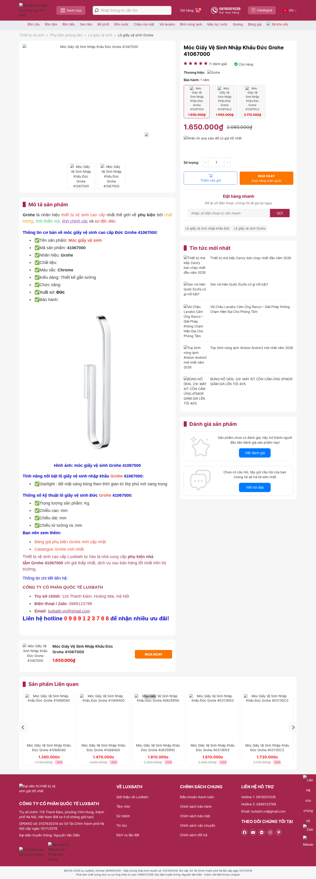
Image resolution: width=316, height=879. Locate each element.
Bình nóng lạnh (191, 24)
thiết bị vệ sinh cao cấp (83, 215)
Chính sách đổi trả (193, 835)
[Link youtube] (253, 832)
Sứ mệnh (123, 816)
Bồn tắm (51, 24)
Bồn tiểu (68, 24)
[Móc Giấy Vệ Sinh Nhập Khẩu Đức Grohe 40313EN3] (212, 717)
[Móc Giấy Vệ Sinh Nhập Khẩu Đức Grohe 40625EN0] (158, 717)
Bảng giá (254, 24)
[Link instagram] (270, 832)
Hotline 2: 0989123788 (258, 804)
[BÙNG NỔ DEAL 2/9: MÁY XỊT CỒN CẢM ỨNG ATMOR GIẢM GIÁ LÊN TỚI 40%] (195, 391)
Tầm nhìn (123, 806)
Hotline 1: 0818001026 (258, 797)
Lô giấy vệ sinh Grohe (135, 35)
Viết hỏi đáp (255, 487)
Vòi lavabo (167, 24)
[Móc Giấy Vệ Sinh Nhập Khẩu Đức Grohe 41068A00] (103, 717)
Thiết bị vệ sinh (31, 35)
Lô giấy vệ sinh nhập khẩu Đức (207, 228)
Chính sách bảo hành (196, 806)
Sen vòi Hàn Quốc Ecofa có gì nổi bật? (239, 284)
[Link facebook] (244, 832)
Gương (238, 24)
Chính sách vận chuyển (197, 825)
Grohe (117, 476)
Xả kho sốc (280, 24)
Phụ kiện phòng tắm (66, 35)
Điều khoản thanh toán (197, 797)
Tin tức (121, 825)
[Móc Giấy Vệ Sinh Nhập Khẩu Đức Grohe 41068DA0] (48, 717)
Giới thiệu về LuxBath (132, 797)
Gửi (280, 213)
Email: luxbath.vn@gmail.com (263, 811)
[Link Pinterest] (279, 832)
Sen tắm (86, 24)
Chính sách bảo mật (195, 816)
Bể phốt (103, 24)
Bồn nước (121, 24)
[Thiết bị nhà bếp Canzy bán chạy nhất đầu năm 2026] (195, 265)
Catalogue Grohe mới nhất (59, 549)
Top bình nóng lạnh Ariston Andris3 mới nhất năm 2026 (251, 348)
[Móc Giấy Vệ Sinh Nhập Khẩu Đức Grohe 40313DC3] (267, 717)
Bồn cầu (34, 24)
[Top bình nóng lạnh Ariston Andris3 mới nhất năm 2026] (195, 357)
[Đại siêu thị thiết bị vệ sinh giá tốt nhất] (34, 10)
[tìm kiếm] (96, 10)
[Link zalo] (261, 832)
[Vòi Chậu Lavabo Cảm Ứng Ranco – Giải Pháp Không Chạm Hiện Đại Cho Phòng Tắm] (195, 321)
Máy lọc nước (217, 24)
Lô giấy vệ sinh (100, 35)
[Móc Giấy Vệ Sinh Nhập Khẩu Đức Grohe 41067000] (81, 176)
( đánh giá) (218, 64)
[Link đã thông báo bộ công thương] (33, 852)
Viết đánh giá (255, 453)
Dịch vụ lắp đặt (127, 835)
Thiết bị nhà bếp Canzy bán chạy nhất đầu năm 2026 (250, 258)
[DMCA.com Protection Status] (59, 852)
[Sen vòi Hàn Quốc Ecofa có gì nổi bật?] (195, 289)
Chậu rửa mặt (144, 24)
